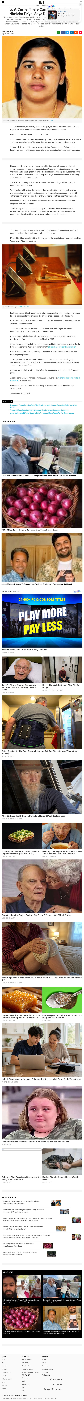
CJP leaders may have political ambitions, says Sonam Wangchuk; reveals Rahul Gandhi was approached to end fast (21, 1302)
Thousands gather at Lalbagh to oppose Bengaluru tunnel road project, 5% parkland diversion (39, 476)
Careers (45, 1366)
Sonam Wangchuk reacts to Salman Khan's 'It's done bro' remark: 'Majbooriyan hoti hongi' (37, 584)
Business (5, 1369)
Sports (4, 1376)
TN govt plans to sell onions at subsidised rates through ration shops (30, 530)
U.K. (23, 1387)
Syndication (26, 1366)
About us (45, 1359)
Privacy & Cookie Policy (31, 1372)
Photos (4, 1385)
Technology (6, 1372)
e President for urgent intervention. (62, 347)
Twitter (58, 1384)
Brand (44, 1362)
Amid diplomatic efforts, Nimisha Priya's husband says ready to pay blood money (42, 413)
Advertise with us (28, 1359)
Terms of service (28, 1369)
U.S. (23, 1391)
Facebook (57, 1379)
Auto (3, 1382)
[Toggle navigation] (3, 2)
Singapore (25, 1384)
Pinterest (57, 1389)
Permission (26, 1362)
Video (4, 1389)
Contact (45, 1372)
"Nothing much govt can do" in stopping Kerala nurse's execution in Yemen (39, 410)
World (4, 1366)
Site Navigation (47, 1369)
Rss (48, 1389)
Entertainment (7, 1379)
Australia (25, 1378)
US (3, 1362)
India (3, 1359)
